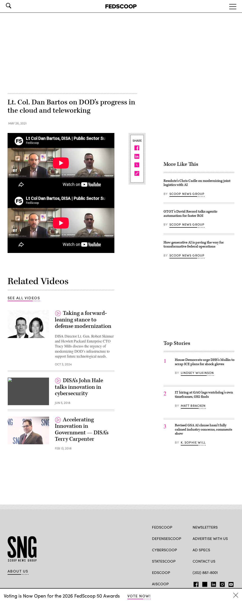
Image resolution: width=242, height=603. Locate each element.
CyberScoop (164, 549)
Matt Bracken (193, 405)
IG (221, 583)
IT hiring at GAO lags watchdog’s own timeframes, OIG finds (204, 394)
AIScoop (160, 583)
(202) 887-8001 (205, 572)
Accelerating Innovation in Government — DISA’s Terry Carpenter (81, 429)
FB (195, 583)
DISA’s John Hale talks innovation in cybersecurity (79, 387)
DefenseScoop (166, 538)
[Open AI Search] (15, 6)
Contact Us (204, 561)
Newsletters (205, 527)
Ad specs (201, 549)
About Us (18, 571)
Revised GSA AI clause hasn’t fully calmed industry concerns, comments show (203, 429)
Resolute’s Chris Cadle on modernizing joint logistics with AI (197, 183)
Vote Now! (139, 595)
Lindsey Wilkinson (197, 373)
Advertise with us (210, 538)
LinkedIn (213, 583)
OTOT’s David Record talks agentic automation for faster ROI (190, 213)
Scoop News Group (187, 194)
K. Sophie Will (193, 442)
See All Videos (24, 297)
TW (204, 583)
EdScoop (161, 572)
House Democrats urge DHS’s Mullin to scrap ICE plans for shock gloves (204, 362)
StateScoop (164, 561)
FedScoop (162, 527)
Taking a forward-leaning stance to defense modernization (83, 320)
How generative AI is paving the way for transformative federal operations (194, 244)
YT (230, 583)
